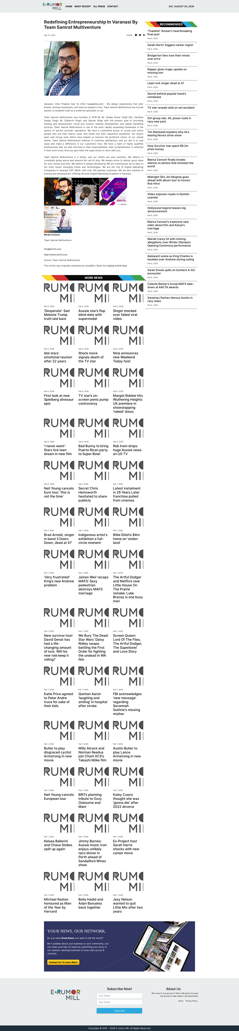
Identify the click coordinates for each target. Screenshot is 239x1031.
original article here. (116, 265)
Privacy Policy (191, 1001)
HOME (68, 6)
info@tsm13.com (52, 249)
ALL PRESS (99, 6)
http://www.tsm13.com (55, 254)
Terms (180, 1001)
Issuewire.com (95, 104)
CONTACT (112, 6)
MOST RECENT (83, 6)
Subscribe (119, 1010)
